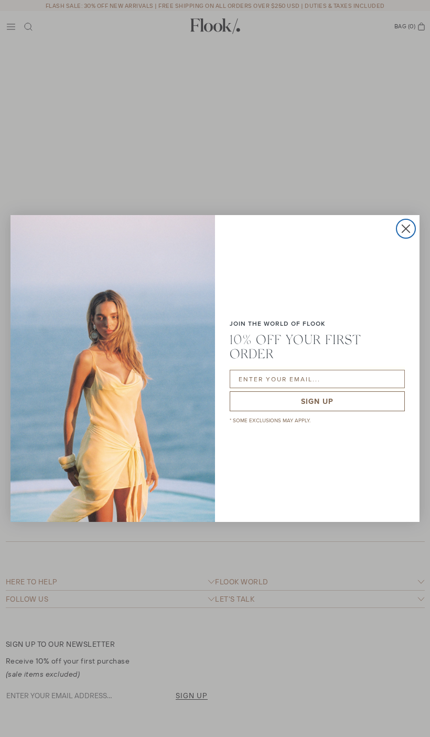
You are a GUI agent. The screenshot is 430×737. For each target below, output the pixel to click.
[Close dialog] (405, 228)
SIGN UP (317, 401)
